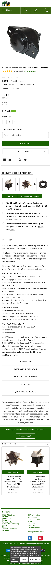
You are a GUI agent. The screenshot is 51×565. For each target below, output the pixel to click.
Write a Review (30, 71)
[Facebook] (4, 160)
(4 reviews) (18, 71)
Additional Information (25, 376)
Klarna (4, 525)
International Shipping (10, 523)
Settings (15, 559)
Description (26, 361)
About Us (5, 517)
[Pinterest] (25, 160)
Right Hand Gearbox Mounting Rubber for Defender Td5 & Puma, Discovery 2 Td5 (38, 480)
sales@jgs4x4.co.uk (36, 531)
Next (47, 444)
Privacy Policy (7, 522)
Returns (5, 520)
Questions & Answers (25, 391)
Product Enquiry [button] (25, 436)
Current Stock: (25, 110)
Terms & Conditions (9, 529)
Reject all (24, 559)
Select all (9, 196)
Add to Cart (13, 472)
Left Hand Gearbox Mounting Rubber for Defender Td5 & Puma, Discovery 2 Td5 (13, 480)
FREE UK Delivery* (8, 515)
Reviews (25, 384)
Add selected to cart (30, 196)
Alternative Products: (12, 129)
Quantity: (7, 116)
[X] (20, 160)
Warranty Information (25, 369)
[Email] (10, 160)
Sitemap (5, 530)
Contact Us (6, 518)
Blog (4, 527)
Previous (45, 444)
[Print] (15, 160)
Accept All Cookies (36, 559)
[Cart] (46, 10)
